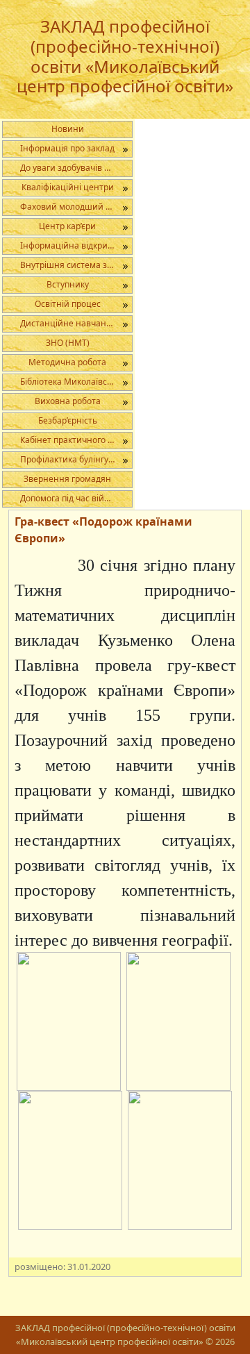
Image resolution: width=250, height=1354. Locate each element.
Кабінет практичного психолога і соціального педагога (76, 440)
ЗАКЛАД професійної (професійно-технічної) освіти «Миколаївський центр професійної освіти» (125, 56)
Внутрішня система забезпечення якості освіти (76, 265)
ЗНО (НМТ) (68, 343)
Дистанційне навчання (68, 323)
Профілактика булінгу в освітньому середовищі (76, 459)
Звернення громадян (67, 479)
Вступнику (68, 284)
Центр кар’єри (67, 226)
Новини (67, 129)
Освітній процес (68, 304)
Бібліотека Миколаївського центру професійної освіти (76, 381)
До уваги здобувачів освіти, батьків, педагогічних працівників (76, 168)
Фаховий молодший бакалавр (76, 206)
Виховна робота (68, 401)
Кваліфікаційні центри (68, 187)
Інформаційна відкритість (73, 245)
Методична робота (67, 362)
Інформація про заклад (67, 148)
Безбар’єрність (67, 420)
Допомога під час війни (67, 498)
